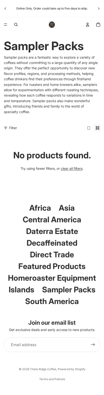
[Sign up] (93, 345)
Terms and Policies (52, 379)
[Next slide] (98, 8)
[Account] (87, 24)
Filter (13, 128)
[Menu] (5, 24)
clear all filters (71, 168)
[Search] (16, 24)
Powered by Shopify (71, 369)
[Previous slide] (5, 8)
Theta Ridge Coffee (43, 369)
